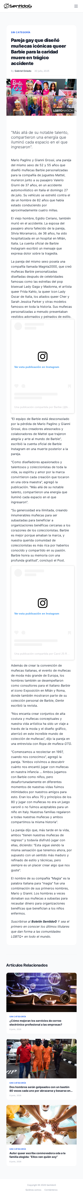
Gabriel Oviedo (23, 70)
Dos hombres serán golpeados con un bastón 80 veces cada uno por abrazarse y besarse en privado (39, 1090)
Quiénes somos (33, 1189)
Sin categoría (20, 32)
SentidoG (51, 1185)
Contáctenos (51, 1189)
